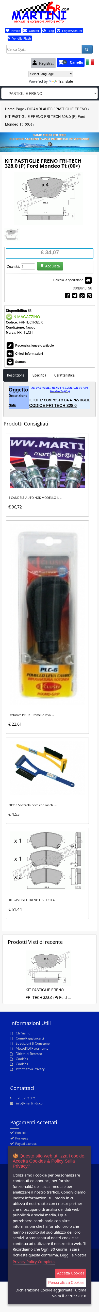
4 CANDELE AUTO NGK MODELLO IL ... (35, 498)
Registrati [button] (46, 63)
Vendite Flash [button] (21, 38)
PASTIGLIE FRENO (71, 108)
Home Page (14, 108)
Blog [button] (50, 30)
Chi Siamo (23, 1033)
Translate (65, 81)
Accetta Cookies (71, 1273)
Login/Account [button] (71, 30)
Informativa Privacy (30, 1069)
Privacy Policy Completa (34, 1261)
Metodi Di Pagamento (32, 1048)
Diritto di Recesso (29, 1054)
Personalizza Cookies (66, 1282)
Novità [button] (15, 30)
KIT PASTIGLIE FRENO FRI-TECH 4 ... (33, 900)
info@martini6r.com (30, 1103)
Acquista (52, 266)
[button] (71, 62)
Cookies (22, 1059)
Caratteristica (64, 375)
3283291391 (25, 1098)
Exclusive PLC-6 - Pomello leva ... (31, 715)
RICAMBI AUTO (40, 108)
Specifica (39, 375)
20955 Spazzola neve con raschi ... (32, 805)
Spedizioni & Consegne (33, 1043)
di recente (35, 942)
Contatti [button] (34, 30)
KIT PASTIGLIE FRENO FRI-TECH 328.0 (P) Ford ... (48, 993)
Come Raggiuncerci (30, 1038)
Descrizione (15, 375)
